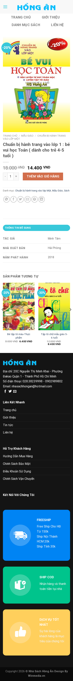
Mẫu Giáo (27, 135)
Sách (66, 190)
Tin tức (8, 425)
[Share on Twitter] (20, 199)
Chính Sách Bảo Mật (17, 464)
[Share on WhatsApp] (6, 199)
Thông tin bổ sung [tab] (18, 227)
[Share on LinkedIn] (41, 199)
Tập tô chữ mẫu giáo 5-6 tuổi (54, 336)
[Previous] (3, 317)
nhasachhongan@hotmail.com (32, 386)
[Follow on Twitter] (10, 391)
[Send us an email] (14, 391)
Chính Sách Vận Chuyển (18, 479)
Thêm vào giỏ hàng (43, 176)
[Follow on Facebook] (5, 391)
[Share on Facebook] (13, 199)
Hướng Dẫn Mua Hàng (18, 456)
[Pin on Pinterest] (34, 199)
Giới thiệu (51, 17)
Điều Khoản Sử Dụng (17, 471)
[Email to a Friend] (27, 199)
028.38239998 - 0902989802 (43, 381)
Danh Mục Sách (26, 25)
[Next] (70, 317)
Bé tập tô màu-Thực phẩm (18, 336)
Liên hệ (57, 25)
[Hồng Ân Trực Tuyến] (36, 7)
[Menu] (5, 6)
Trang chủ (21, 17)
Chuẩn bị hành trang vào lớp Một (33, 190)
